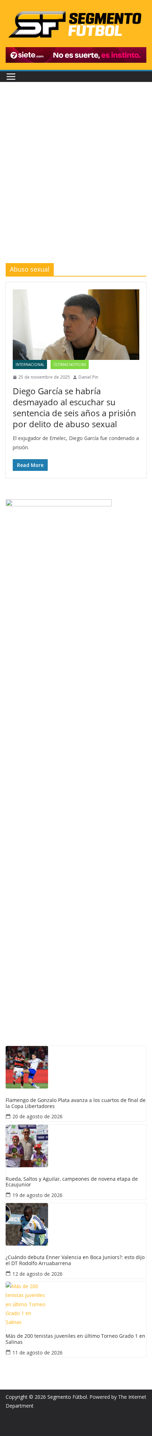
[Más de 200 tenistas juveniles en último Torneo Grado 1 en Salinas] (76, 1303)
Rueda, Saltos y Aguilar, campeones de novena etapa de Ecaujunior (72, 1182)
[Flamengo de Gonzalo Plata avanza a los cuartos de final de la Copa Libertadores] (76, 1067)
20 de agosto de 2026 (37, 1116)
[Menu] (11, 76)
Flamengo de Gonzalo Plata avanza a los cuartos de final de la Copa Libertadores (76, 1103)
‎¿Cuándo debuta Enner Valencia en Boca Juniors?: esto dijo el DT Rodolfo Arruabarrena (75, 1260)
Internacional (30, 364)
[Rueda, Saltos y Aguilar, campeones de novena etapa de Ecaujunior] (76, 1146)
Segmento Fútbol (67, 1396)
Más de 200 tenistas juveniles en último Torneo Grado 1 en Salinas (75, 1339)
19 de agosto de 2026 (37, 1195)
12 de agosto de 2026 (37, 1273)
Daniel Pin (88, 377)
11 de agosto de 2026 (37, 1352)
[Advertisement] (76, 183)
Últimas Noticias (69, 364)
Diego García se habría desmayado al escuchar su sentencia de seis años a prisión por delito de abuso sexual (74, 407)
